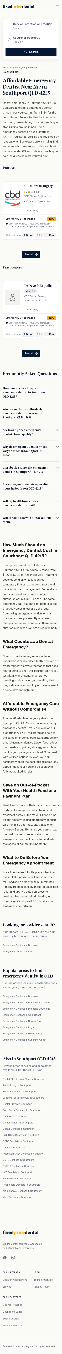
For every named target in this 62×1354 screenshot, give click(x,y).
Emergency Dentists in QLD (18, 951)
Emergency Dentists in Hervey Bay (22, 1021)
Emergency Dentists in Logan (19, 1027)
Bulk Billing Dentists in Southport (21, 1135)
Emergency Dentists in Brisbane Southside (26, 1008)
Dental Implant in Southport (18, 1122)
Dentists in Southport (15, 1147)
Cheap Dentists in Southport (18, 1128)
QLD (44, 67)
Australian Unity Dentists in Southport (23, 1153)
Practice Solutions (13, 1325)
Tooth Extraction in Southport (19, 1091)
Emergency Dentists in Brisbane (20, 945)
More (52, 235)
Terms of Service (43, 1279)
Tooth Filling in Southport (17, 1085)
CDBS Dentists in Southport (18, 1141)
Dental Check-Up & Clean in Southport (24, 1079)
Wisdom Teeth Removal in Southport (23, 1097)
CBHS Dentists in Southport (18, 1159)
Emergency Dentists (26, 67)
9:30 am (41, 235)
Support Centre (11, 1318)
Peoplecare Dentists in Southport (21, 1184)
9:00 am (28, 235)
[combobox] (33, 24)
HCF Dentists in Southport (17, 1172)
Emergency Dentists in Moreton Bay (23, 1033)
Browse (7, 67)
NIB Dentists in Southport (17, 1178)
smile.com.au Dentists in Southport (22, 1190)
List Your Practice (12, 1304)
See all (28, 254)
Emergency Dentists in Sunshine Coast (24, 1039)
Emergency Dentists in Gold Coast (22, 1014)
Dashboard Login (12, 1311)
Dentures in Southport (15, 1116)
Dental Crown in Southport (17, 1104)
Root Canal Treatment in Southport (22, 1110)
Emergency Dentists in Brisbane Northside (26, 1002)
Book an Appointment (15, 1279)
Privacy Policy (42, 1286)
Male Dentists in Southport (17, 1197)
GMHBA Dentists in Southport (19, 1166)
